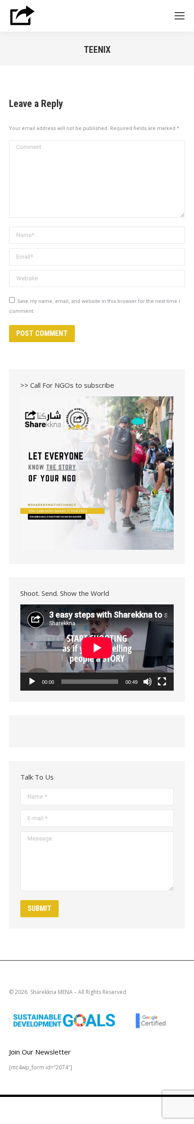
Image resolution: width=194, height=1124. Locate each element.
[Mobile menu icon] (179, 15)
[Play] (32, 681)
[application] (97, 647)
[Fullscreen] (161, 681)
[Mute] (147, 681)
